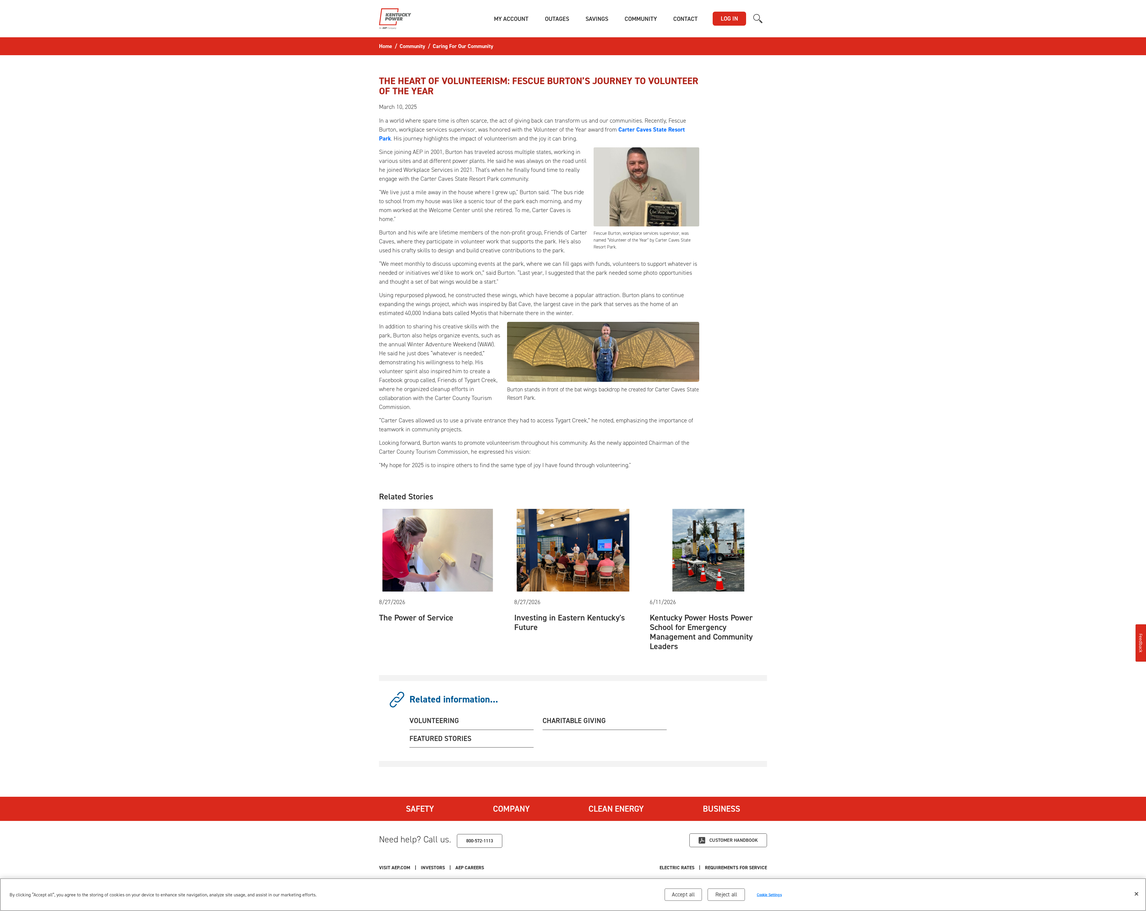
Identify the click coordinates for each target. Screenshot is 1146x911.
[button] (511, 19)
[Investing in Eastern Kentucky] (572, 549)
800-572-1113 (479, 841)
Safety (420, 808)
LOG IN (729, 18)
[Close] (1136, 894)
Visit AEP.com (394, 867)
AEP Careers (469, 867)
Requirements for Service (736, 867)
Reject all (726, 894)
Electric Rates (677, 867)
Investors (433, 867)
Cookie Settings (769, 894)
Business (721, 808)
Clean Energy (616, 808)
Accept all (683, 894)
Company (511, 808)
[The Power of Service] (437, 549)
